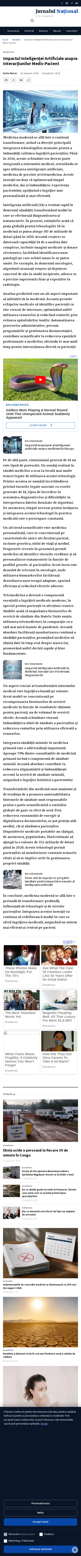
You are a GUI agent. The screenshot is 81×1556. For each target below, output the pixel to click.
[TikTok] (71, 3)
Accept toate (40, 1522)
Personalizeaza (40, 1503)
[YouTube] (76, 3)
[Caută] (32, 20)
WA (21, 80)
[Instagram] (67, 3)
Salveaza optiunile (40, 1549)
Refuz (40, 1513)
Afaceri (57, 31)
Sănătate (16, 39)
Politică (29, 31)
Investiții (71, 31)
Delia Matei (10, 73)
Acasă (5, 39)
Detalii (44, 1424)
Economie (13, 31)
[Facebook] (62, 3)
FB (6, 80)
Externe (43, 31)
